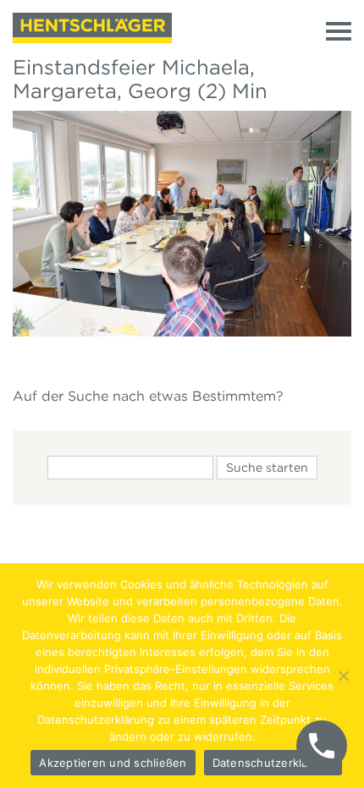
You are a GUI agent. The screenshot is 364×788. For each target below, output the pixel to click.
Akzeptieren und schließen (112, 762)
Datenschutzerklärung (273, 762)
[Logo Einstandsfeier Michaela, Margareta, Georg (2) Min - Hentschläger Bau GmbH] (92, 28)
